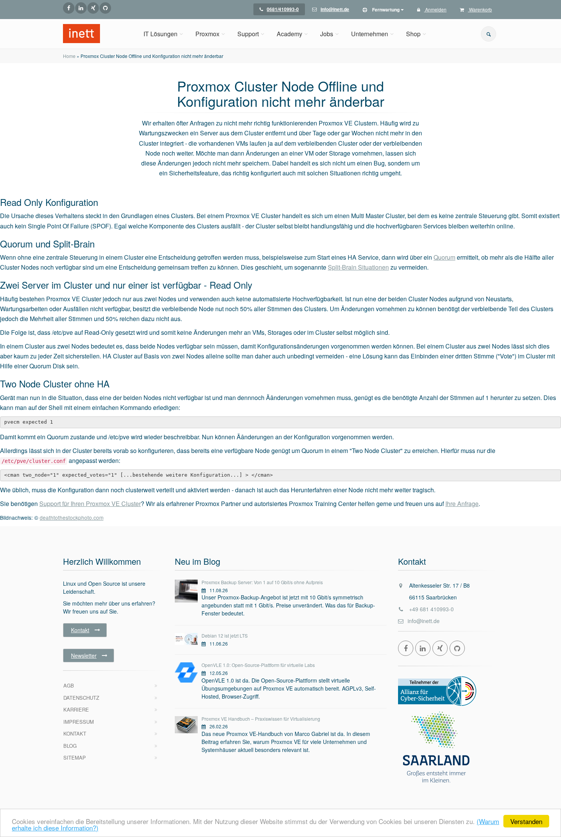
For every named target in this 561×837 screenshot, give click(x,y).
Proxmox (207, 33)
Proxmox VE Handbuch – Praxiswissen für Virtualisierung (261, 718)
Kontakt (80, 630)
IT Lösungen (160, 33)
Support (248, 33)
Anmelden (435, 9)
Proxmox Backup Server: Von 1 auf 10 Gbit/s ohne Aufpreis (262, 582)
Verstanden (526, 821)
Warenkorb (480, 9)
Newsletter (84, 655)
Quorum (444, 257)
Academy (289, 33)
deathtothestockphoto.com (71, 517)
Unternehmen (369, 33)
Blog (70, 745)
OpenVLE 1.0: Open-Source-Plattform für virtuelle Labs (258, 665)
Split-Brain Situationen (358, 267)
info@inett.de (424, 621)
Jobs (326, 33)
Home (69, 56)
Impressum (78, 721)
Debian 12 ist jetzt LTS (225, 635)
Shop (413, 33)
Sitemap (74, 757)
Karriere (76, 709)
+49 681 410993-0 (431, 609)
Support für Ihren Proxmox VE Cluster (90, 503)
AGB (68, 685)
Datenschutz (81, 697)
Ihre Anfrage (462, 503)
